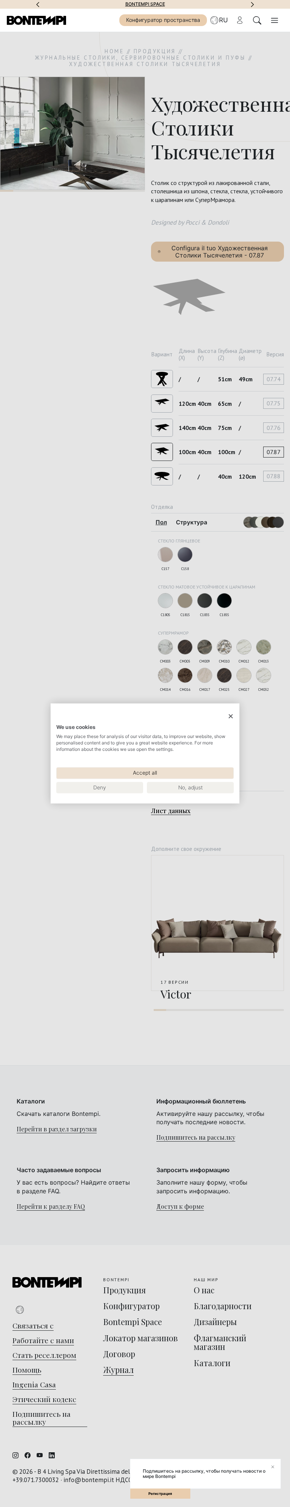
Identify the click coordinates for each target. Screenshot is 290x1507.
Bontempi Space (145, 4)
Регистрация (160, 1494)
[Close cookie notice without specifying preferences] (231, 716)
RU (223, 20)
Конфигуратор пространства (163, 20)
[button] (38, 4)
